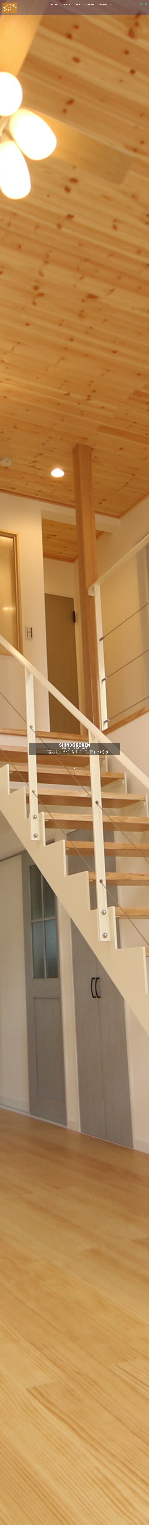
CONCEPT (53, 4)
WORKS (66, 4)
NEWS (77, 4)
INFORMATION (105, 4)
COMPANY (89, 4)
